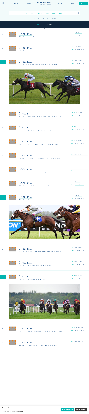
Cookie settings (81, 409)
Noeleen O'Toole (79, 35)
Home (3, 3)
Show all (53, 18)
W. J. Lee (77, 126)
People (60, 3)
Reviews (29, 3)
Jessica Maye (78, 112)
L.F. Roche (78, 46)
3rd (43, 18)
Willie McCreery (44, 3)
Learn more (20, 411)
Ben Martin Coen (79, 327)
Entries (83, 3)
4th (47, 18)
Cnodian (25, 33)
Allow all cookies (67, 409)
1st (34, 18)
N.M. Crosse (78, 32)
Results (16, 3)
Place (72, 3)
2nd (38, 18)
